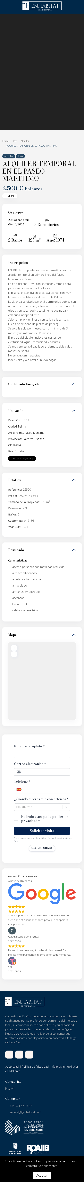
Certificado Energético (25, 384)
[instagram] (29, 1055)
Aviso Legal (12, 1066)
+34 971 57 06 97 (21, 1106)
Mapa (12, 634)
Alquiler (25, 141)
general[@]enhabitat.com (25, 1112)
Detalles (14, 480)
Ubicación (15, 410)
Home (5, 141)
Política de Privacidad (35, 1066)
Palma (22, 426)
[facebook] (9, 1055)
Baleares (27, 439)
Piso (15, 141)
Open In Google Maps (22, 458)
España (39, 439)
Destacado (16, 550)
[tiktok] (19, 1055)
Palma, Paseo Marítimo (30, 433)
